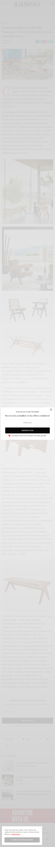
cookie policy (15, 834)
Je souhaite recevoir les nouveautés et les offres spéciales (29, 435)
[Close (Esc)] (51, 411)
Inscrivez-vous (27, 430)
